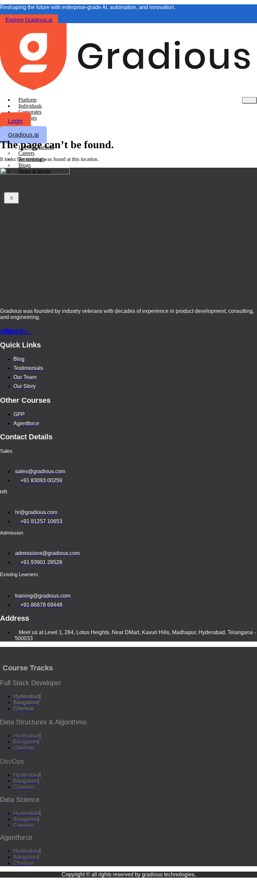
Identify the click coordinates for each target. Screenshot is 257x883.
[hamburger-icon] (249, 100)
